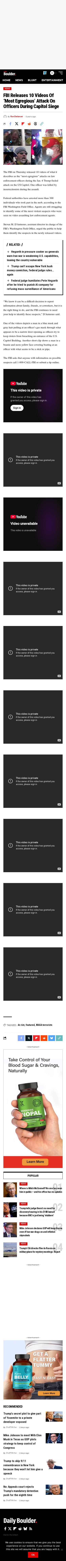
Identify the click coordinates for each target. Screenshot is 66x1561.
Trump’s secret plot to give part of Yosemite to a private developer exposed (22, 1418)
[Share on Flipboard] (23, 124)
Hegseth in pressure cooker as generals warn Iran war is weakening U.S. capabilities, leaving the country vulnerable (33, 256)
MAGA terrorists (44, 1025)
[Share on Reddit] (29, 124)
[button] (44, 73)
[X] (9, 1529)
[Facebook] (5, 1529)
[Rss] (30, 1529)
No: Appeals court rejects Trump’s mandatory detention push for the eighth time (20, 1491)
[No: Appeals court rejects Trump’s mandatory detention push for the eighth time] (54, 1490)
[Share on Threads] (35, 124)
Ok (33, 1554)
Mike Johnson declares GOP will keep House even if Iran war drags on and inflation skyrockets (40, 1232)
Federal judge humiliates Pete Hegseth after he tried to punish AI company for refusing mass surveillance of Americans (32, 285)
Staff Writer (11, 1427)
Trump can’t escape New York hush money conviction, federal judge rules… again (30, 270)
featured (30, 1025)
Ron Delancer (16, 116)
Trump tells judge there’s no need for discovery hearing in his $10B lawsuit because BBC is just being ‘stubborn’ (37, 1212)
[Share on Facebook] (10, 124)
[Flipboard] (14, 1529)
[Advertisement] (33, 35)
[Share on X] (16, 124)
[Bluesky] (25, 1529)
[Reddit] (20, 1529)
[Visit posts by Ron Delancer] (5, 116)
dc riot (21, 1025)
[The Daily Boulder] (9, 73)
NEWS (7, 88)
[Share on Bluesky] (51, 1038)
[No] (61, 1549)
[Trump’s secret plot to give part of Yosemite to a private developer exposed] (54, 1416)
